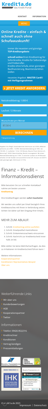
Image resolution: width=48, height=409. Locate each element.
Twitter (6, 317)
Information (39, 16)
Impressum (25, 405)
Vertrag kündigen (12, 344)
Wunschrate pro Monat (13, 121)
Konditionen (9, 339)
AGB (5, 308)
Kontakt (22, 16)
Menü (24, 23)
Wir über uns (9, 299)
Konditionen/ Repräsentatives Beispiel (18, 262)
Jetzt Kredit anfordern (26, 88)
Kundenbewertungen (14, 304)
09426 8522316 (19, 330)
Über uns (5, 265)
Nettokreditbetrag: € (14, 100)
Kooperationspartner (10, 258)
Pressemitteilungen (13, 348)
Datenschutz (40, 405)
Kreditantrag (7, 191)
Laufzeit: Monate (11, 111)
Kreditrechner (10, 335)
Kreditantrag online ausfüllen (26, 227)
